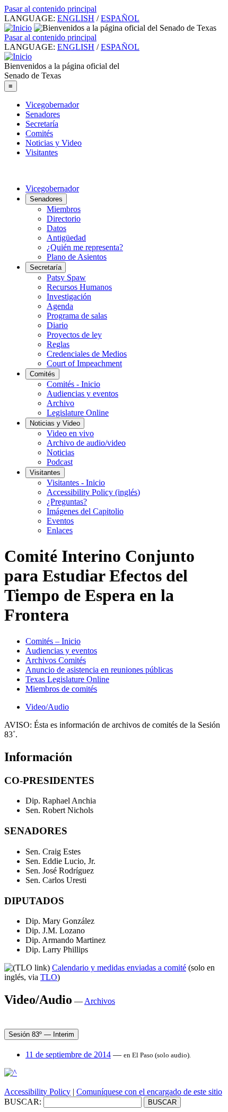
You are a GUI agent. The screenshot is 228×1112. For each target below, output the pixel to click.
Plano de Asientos (77, 256)
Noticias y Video (53, 142)
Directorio (64, 218)
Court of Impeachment (84, 363)
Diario (57, 325)
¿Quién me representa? (85, 247)
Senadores (42, 114)
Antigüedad (66, 237)
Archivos (99, 1000)
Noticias (60, 452)
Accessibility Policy (37, 1091)
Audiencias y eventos (82, 393)
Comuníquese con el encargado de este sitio (149, 1091)
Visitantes (41, 152)
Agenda (60, 306)
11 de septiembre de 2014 (68, 1054)
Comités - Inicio (73, 384)
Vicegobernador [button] (52, 188)
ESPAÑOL (120, 18)
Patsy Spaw (66, 277)
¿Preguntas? (67, 501)
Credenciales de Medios (87, 353)
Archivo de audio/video (86, 442)
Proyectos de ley (74, 334)
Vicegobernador (52, 104)
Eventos (60, 520)
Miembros (64, 209)
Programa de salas (77, 315)
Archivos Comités (55, 660)
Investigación (69, 296)
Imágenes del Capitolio (85, 511)
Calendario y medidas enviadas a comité (119, 967)
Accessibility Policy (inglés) (93, 492)
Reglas (58, 344)
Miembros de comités (61, 688)
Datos (56, 228)
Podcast (60, 461)
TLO (48, 977)
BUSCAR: (22, 1101)
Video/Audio (47, 706)
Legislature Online (78, 412)
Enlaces (60, 530)
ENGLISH (75, 18)
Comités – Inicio (53, 641)
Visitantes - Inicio (76, 482)
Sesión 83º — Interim (41, 1034)
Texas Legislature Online (67, 679)
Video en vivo (70, 433)
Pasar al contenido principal (50, 8)
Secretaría (41, 123)
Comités (39, 133)
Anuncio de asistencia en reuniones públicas (99, 669)
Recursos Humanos (79, 287)
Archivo (60, 403)
